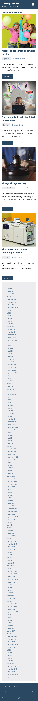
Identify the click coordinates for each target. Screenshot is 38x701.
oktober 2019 (11, 487)
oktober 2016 (11, 576)
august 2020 (11, 460)
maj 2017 (9, 557)
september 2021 (12, 427)
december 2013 (12, 666)
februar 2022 (11, 413)
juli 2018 (9, 522)
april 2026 (10, 288)
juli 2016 (9, 585)
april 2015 (10, 625)
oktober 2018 (11, 514)
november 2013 (12, 669)
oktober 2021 (11, 424)
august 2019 (11, 489)
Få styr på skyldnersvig (14, 183)
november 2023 (12, 367)
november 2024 (12, 335)
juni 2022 (10, 402)
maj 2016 (9, 590)
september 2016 (12, 579)
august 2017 (11, 549)
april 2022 (10, 408)
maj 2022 (10, 405)
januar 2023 (11, 392)
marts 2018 (10, 533)
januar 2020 (11, 479)
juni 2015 (10, 620)
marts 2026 (10, 291)
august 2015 (11, 614)
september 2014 (12, 644)
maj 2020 (10, 468)
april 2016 (10, 593)
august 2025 (11, 310)
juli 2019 (9, 492)
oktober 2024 (11, 337)
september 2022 (12, 394)
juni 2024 (10, 348)
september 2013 (12, 674)
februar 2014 (11, 663)
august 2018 (11, 519)
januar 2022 (11, 416)
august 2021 (11, 430)
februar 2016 (11, 598)
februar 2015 (11, 631)
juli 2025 (9, 313)
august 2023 (11, 375)
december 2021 (12, 419)
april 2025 (10, 321)
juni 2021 (10, 435)
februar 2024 (11, 359)
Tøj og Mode (6, 59)
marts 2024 (10, 356)
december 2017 (12, 541)
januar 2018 (10, 538)
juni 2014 (10, 653)
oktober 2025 (11, 305)
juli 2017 (9, 552)
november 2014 (12, 639)
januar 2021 (10, 446)
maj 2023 (10, 383)
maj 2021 (10, 438)
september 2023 (12, 373)
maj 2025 (10, 318)
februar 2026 (11, 294)
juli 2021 (9, 432)
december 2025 (12, 299)
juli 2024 (9, 345)
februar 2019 (11, 506)
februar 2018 (11, 536)
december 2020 (12, 449)
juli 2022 (9, 400)
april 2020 (10, 470)
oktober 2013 (11, 672)
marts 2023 (10, 386)
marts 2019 (10, 503)
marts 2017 (10, 563)
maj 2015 (9, 623)
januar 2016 (10, 601)
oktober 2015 (11, 609)
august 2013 (11, 677)
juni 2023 (10, 381)
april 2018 (10, 530)
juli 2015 (9, 617)
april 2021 (10, 441)
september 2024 (12, 340)
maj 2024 (10, 351)
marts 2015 (10, 628)
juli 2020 (9, 462)
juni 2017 (10, 555)
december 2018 (12, 508)
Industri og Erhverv (9, 188)
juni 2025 (10, 316)
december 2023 (12, 364)
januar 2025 (11, 329)
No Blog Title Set (10, 3)
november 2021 (12, 422)
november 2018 (12, 511)
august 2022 (11, 397)
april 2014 (10, 658)
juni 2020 (10, 465)
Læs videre (7, 76)
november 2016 (12, 574)
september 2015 (12, 612)
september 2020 (12, 457)
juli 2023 (9, 378)
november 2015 (12, 606)
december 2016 (12, 571)
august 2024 (11, 343)
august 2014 (11, 647)
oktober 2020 (11, 454)
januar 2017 (10, 568)
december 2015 (12, 604)
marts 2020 (10, 473)
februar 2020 (11, 476)
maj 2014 (10, 655)
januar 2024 (11, 362)
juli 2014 (9, 650)
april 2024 (10, 354)
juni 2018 (10, 525)
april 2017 (10, 560)
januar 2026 (11, 297)
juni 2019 (10, 495)
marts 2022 (10, 411)
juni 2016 (10, 587)
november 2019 (12, 484)
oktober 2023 (11, 370)
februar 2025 (11, 326)
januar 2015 (10, 634)
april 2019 (10, 500)
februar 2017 (11, 566)
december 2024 (12, 332)
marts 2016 (10, 595)
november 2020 (12, 451)
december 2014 (12, 636)
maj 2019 (9, 498)
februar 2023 (11, 389)
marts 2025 (10, 324)
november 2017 (12, 544)
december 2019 (12, 481)
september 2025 (12, 307)
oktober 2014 (11, 642)
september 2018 (12, 517)
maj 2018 (9, 528)
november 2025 (12, 302)
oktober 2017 (11, 547)
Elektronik (6, 125)
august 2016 (11, 582)
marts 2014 (10, 661)
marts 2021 (10, 443)
